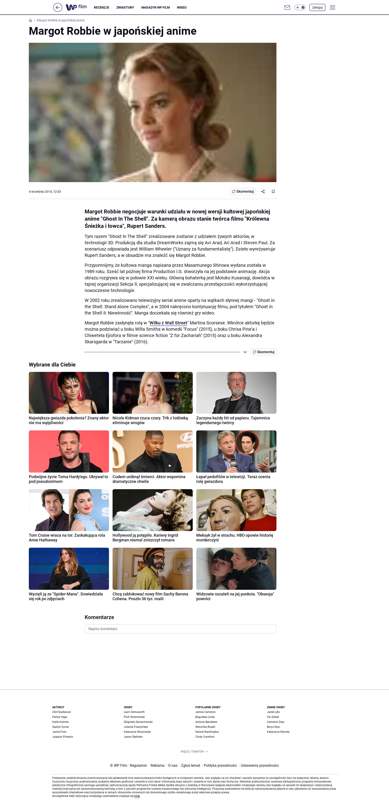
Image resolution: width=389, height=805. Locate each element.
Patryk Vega (59, 717)
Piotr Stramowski (134, 717)
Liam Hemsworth (134, 712)
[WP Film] (80, 7)
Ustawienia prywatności (259, 765)
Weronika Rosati (205, 726)
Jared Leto (273, 712)
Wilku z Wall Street (168, 323)
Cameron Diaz (275, 722)
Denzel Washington (207, 731)
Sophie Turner (60, 726)
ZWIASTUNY (125, 7)
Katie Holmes (60, 722)
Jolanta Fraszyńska (136, 726)
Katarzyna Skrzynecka (137, 731)
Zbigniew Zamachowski (138, 722)
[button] (300, 7)
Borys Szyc (273, 726)
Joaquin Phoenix (62, 736)
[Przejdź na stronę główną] (57, 11)
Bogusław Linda (205, 717)
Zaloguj (317, 7)
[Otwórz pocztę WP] (287, 7)
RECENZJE (101, 7)
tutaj (137, 796)
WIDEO (182, 7)
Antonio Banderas (206, 722)
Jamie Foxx (59, 731)
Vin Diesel (273, 717)
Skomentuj (245, 191)
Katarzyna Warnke (278, 731)
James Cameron (205, 712)
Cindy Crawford (204, 736)
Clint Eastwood (61, 712)
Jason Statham (133, 736)
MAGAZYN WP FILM (155, 7)
